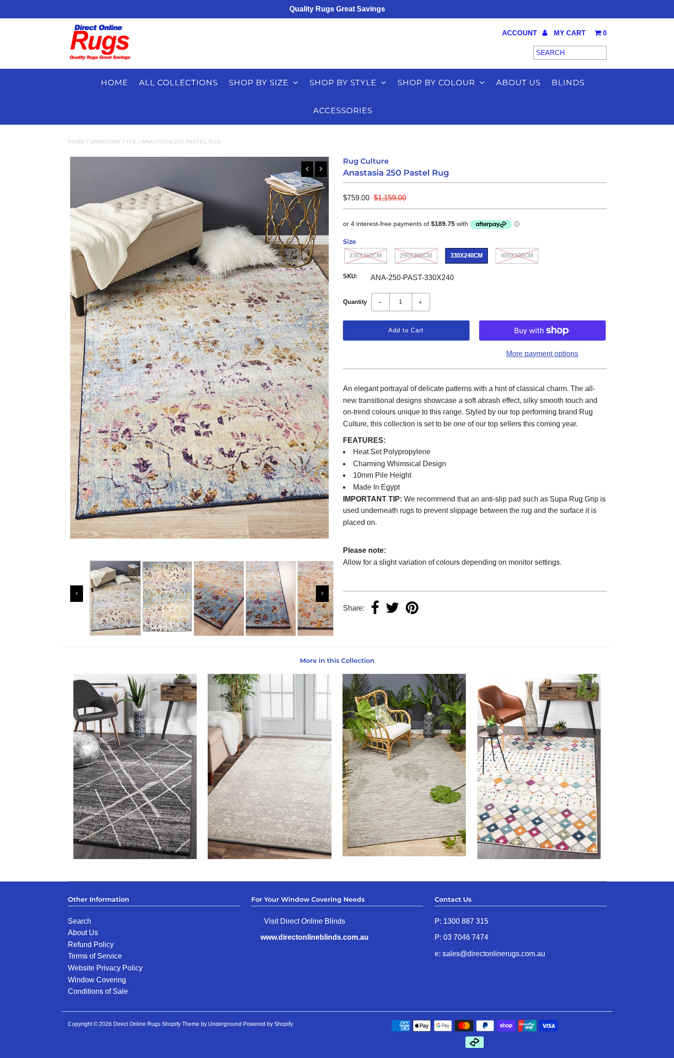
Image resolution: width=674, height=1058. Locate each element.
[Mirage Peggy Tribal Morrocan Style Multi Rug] (539, 856)
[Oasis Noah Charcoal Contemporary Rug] (135, 856)
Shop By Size (258, 82)
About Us (83, 933)
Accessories (342, 110)
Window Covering (97, 980)
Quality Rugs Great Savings (337, 9)
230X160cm (365, 255)
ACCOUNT (520, 33)
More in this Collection (337, 660)
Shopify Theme (180, 1024)
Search (79, 921)
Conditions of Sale (98, 991)
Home (114, 82)
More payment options (542, 354)
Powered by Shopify (268, 1024)
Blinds (568, 82)
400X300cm (517, 255)
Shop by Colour (436, 82)
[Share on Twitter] (392, 609)
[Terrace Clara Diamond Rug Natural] (404, 854)
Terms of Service (95, 956)
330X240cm (466, 255)
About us (518, 82)
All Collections (178, 82)
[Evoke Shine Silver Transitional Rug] (269, 856)
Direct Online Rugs (136, 1024)
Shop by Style (342, 82)
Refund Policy (91, 944)
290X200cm (416, 255)
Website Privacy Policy (105, 968)
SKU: (350, 276)
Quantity (355, 301)
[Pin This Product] (412, 609)
